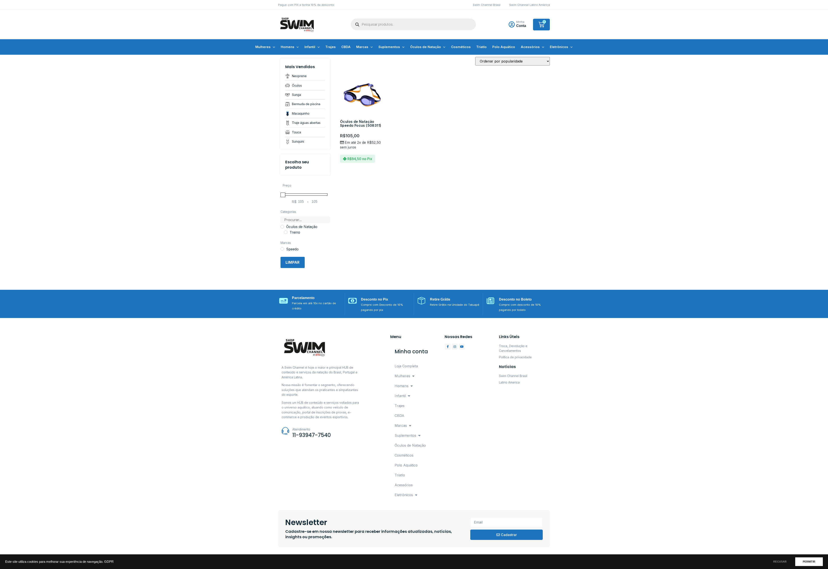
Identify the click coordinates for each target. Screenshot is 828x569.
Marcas (362, 47)
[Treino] (285, 232)
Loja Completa (406, 366)
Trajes (330, 47)
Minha (520, 21)
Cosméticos (461, 47)
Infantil (309, 47)
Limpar (292, 262)
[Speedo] (282, 249)
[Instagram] (455, 347)
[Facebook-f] (448, 347)
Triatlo (481, 47)
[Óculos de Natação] (282, 226)
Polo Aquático (503, 47)
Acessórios (530, 47)
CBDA (346, 47)
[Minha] (511, 24)
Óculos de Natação (425, 47)
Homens (287, 47)
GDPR (109, 561)
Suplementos (389, 47)
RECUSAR (780, 561)
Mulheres (263, 47)
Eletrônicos (559, 47)
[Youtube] (462, 347)
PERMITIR (809, 561)
